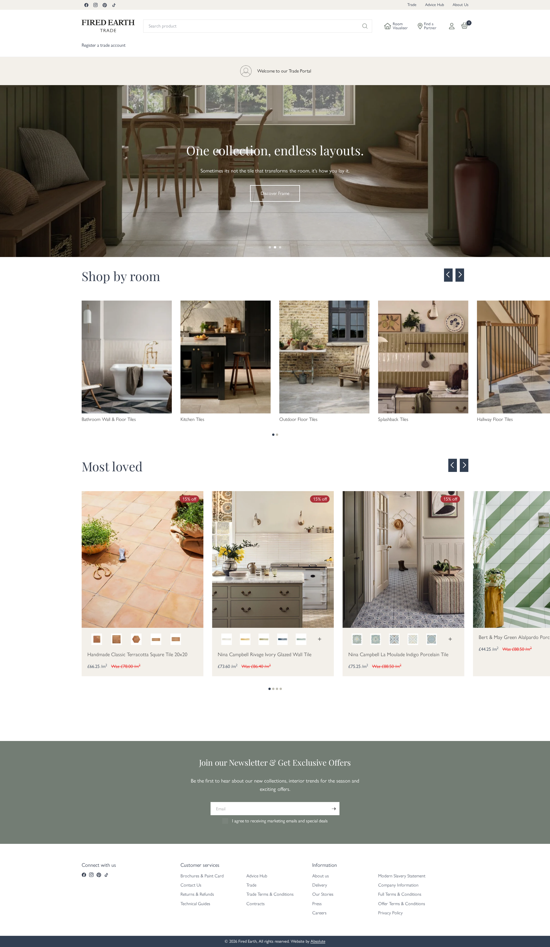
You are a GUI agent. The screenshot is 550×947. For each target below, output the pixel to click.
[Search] (365, 26)
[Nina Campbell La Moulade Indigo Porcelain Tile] (403, 559)
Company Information (398, 885)
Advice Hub (434, 4)
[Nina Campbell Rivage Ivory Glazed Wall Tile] (273, 559)
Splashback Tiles (393, 419)
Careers (319, 912)
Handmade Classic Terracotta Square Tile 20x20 (137, 654)
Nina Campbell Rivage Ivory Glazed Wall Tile (264, 654)
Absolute (318, 941)
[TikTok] (113, 4)
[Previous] (448, 275)
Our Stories (322, 894)
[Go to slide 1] (270, 247)
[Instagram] (95, 4)
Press (317, 903)
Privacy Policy (390, 912)
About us (320, 876)
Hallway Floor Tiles (495, 419)
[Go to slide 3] (280, 247)
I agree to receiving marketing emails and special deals (280, 821)
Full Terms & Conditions (399, 894)
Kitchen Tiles (192, 419)
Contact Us (190, 885)
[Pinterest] (104, 4)
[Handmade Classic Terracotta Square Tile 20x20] (142, 559)
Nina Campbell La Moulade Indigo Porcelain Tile (398, 654)
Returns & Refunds (197, 894)
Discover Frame (275, 193)
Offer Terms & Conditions (401, 903)
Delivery (319, 885)
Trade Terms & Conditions (270, 894)
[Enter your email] (333, 808)
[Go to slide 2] (275, 247)
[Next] (459, 275)
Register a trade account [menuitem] (103, 45)
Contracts (255, 903)
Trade (412, 4)
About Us (460, 4)
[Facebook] (86, 4)
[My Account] (452, 26)
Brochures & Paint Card (202, 876)
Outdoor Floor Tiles (298, 419)
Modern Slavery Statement (401, 876)
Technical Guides (195, 903)
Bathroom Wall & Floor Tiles (109, 419)
